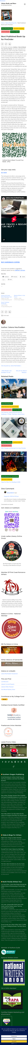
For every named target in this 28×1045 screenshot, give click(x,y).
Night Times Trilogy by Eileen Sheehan (11, 837)
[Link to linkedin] (12, 762)
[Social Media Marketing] (14, 720)
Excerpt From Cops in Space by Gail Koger (12, 849)
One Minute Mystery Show (8, 689)
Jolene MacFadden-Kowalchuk (9, 673)
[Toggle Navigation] (25, 4)
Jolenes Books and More (8, 3)
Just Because (4, 681)
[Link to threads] (21, 762)
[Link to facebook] (2, 762)
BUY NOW (4, 172)
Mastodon (2, 1)
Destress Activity (17, 442)
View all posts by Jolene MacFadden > (11, 365)
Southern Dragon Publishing (13, 774)
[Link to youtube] (18, 762)
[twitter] (6, 44)
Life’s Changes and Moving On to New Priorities (13, 448)
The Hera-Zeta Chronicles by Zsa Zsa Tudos (13, 864)
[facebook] (2, 44)
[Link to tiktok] (13, 767)
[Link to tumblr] (24, 762)
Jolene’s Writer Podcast (7, 687)
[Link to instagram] (5, 762)
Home (2, 23)
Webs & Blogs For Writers (12, 835)
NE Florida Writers (6, 445)
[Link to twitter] (9, 762)
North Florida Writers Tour (12, 882)
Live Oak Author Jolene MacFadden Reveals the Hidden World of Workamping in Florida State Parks (13, 886)
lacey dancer (10, 492)
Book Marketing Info (11, 23)
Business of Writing (19, 28)
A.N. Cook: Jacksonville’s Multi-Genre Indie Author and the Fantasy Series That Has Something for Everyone (12, 906)
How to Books (5, 31)
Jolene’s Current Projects (7, 684)
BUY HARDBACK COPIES (10, 262)
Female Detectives (6, 409)
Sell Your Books (15, 31)
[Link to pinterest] (15, 762)
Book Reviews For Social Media (10, 406)
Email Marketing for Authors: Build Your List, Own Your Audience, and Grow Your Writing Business (12, 778)
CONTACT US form (20, 270)
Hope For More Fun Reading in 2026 (10, 482)
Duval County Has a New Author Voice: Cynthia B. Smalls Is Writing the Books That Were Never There (13, 926)
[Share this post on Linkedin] (10, 44)
